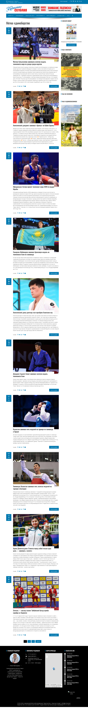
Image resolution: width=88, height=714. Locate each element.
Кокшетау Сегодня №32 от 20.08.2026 (73, 656)
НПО (68, 15)
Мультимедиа (51, 15)
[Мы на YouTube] (81, 1)
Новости (10, 15)
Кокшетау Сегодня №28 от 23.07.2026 (73, 683)
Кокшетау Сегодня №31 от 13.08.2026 (73, 663)
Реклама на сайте (13, 2)
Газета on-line (30, 15)
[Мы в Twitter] (72, 1)
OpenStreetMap (53, 684)
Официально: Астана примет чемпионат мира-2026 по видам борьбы (33, 187)
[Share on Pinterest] (23, 86)
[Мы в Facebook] (70, 1)
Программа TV (40, 15)
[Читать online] (71, 31)
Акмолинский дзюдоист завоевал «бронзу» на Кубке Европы (33, 125)
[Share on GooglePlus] (21, 86)
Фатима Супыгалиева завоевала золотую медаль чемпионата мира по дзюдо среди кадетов (29, 62)
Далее (38, 641)
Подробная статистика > (78, 698)
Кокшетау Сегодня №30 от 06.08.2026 (73, 669)
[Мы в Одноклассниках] (79, 1)
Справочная (60, 15)
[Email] (25, 86)
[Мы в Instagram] (73, 1)
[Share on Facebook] (17, 86)
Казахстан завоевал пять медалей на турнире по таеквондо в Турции (33, 430)
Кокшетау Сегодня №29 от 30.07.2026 (73, 676)
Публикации (19, 15)
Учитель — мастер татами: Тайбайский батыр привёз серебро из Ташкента (31, 611)
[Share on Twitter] (19, 86)
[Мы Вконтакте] (75, 1)
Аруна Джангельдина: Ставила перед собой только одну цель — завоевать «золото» (32, 549)
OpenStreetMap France (56, 686)
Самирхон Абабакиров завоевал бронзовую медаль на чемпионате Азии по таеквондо (31, 253)
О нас (7, 2)
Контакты (20, 2)
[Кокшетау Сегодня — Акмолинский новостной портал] (16, 8)
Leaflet (47, 684)
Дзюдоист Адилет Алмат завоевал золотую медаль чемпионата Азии (30, 375)
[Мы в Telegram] (77, 1)
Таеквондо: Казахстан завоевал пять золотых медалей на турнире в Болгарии (32, 487)
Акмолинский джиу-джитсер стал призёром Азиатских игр (33, 312)
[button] (54, 668)
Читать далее (54, 86)
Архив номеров (71, 45)
